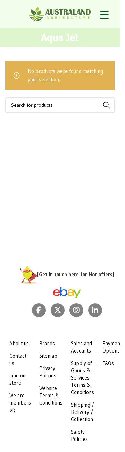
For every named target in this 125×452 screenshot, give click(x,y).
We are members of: (20, 402)
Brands (47, 343)
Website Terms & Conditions (50, 395)
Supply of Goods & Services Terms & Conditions (82, 378)
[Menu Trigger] (104, 14)
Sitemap (48, 356)
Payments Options (113, 347)
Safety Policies (79, 435)
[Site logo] (60, 13)
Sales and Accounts (81, 347)
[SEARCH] (107, 105)
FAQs (108, 363)
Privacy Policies (47, 372)
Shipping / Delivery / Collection (82, 412)
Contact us (17, 359)
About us (19, 343)
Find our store (18, 379)
